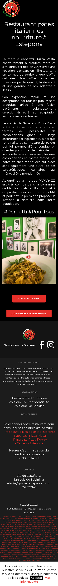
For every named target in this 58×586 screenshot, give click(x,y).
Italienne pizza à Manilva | (14, 522)
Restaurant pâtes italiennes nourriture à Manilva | (26, 542)
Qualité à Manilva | (42, 524)
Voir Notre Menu (29, 298)
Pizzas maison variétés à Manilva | (20, 528)
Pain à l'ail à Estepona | (28, 546)
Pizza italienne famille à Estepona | (41, 544)
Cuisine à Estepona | (45, 534)
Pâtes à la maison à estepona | (39, 550)
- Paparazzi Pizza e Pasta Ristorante (29, 432)
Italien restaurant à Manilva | (27, 534)
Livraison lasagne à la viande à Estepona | (28, 552)
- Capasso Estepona (29, 443)
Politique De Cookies (29, 406)
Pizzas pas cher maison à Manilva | (12, 530)
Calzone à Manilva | (35, 556)
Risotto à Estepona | (49, 554)
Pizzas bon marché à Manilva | (27, 526)
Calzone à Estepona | (21, 556)
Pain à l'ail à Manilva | (43, 546)
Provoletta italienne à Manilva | (20, 558)
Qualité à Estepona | (28, 524)
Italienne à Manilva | (18, 540)
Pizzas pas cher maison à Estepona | (45, 528)
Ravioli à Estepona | (22, 554)
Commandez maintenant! (29, 313)
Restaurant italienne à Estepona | (22, 536)
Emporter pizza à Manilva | (25, 520)
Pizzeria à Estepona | (10, 516)
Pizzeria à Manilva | (24, 516)
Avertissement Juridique (29, 398)
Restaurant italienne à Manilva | (45, 536)
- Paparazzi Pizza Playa (29, 435)
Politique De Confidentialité (29, 402)
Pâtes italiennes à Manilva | (19, 550)
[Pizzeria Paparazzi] (11, 9)
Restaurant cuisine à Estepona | (14, 538)
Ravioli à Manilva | (35, 554)
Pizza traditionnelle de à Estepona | (36, 522)
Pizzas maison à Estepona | (41, 516)
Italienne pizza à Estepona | (45, 520)
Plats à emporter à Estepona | (22, 532)
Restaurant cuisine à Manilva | (37, 538)
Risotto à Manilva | (7, 556)
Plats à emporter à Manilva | (43, 532)
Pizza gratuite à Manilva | (42, 518)
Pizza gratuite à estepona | (23, 518)
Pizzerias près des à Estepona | (36, 530)
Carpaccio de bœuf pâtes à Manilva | (32, 548)
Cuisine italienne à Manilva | (18, 544)
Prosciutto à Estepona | (39, 558)
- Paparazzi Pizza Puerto (29, 439)
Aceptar (36, 578)
